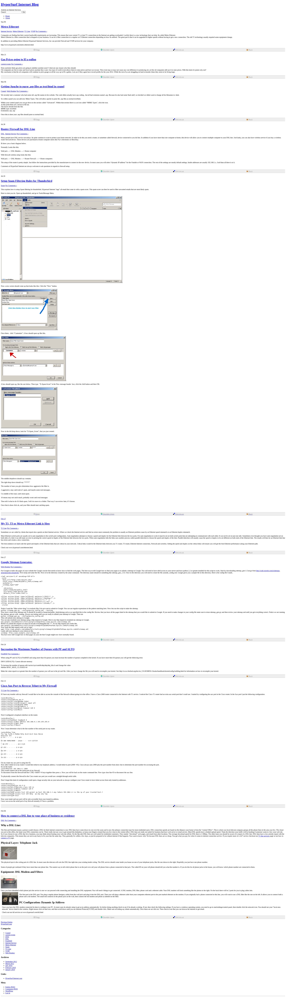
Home (7, 16)
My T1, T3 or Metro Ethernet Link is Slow (25, 523)
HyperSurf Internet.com (13, 978)
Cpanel (3, 91)
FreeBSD (4, 654)
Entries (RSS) (10, 987)
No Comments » (41, 31)
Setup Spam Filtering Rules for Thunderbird (26, 180)
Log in (7, 993)
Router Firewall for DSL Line (18, 129)
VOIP (33, 31)
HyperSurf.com (6, 924)
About (7, 18)
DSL (2, 134)
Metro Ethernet (10, 26)
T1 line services (263, 836)
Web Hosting (11, 91)
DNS (7, 937)
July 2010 (8, 966)
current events (6, 64)
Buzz (250, 50)
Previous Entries (6, 922)
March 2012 (9, 964)
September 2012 (11, 962)
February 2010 (10, 968)
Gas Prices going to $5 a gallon (18, 59)
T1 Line (27, 31)
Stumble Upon (108, 50)
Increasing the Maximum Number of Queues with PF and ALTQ (38, 649)
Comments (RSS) (11, 989)
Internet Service (6, 31)
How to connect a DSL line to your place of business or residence (38, 815)
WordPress (9, 991)
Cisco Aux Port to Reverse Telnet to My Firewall (29, 685)
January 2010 (10, 970)
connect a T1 (5, 838)
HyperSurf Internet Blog (20, 4)
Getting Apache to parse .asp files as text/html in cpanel (32, 86)
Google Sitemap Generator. (16, 562)
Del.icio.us (179, 50)
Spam (3, 186)
